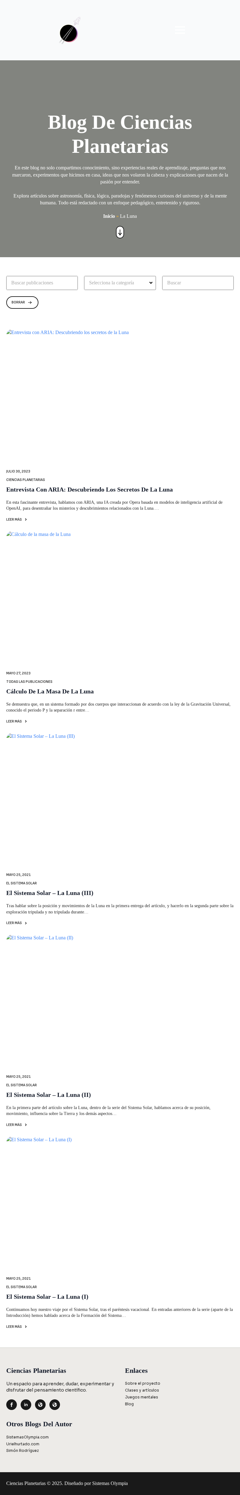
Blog (129, 1404)
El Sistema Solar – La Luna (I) (47, 1296)
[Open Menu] (180, 30)
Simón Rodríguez (22, 1450)
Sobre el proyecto (142, 1383)
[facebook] (11, 1404)
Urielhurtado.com (22, 1444)
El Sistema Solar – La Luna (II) (48, 1094)
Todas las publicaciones (29, 681)
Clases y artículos (142, 1390)
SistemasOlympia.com (27, 1437)
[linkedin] (26, 1404)
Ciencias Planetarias (25, 480)
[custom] (40, 1404)
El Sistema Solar (21, 883)
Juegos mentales (141, 1397)
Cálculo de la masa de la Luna (50, 691)
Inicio (109, 216)
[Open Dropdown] (152, 283)
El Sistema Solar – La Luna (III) (49, 892)
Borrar (18, 302)
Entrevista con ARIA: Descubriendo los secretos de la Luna (89, 489)
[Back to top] (225, 1480)
